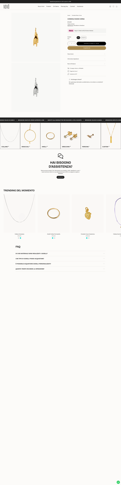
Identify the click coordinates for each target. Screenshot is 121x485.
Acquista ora (86, 48)
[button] (48, 6)
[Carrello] (116, 6)
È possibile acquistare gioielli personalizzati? (33, 264)
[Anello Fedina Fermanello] (54, 213)
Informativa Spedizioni (73, 59)
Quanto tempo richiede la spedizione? (30, 269)
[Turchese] (20, 238)
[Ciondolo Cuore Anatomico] (88, 213)
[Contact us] (118, 482)
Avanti (118, 213)
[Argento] (18, 238)
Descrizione (70, 54)
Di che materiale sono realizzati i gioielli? (31, 253)
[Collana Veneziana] (19, 213)
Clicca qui (71, 83)
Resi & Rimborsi (72, 64)
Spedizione (70, 25)
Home (69, 15)
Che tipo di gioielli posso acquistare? (30, 258)
